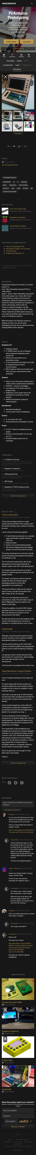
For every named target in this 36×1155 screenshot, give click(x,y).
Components (8, 65)
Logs (18, 65)
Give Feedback (7, 1142)
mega (5, 185)
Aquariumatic (6, 1089)
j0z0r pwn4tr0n (10, 1004)
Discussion (17, 69)
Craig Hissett (19, 36)
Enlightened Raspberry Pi (15, 253)
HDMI (18, 188)
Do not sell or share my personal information (18, 1146)
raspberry (7, 182)
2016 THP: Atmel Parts (18, 209)
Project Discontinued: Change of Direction (16, 671)
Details (19, 61)
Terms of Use (18, 1142)
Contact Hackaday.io (22, 1139)
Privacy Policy (28, 1142)
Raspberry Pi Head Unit (10, 1031)
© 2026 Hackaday (18, 1150)
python (25, 188)
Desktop (6, 188)
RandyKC (11, 814)
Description (11, 61)
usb (13, 188)
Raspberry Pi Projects (17, 217)
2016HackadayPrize (9, 191)
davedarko (11, 910)
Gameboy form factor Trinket (12, 1002)
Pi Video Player (7, 1060)
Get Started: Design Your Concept (18, 248)
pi (14, 182)
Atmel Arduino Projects (18, 226)
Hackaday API (18, 1144)
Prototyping (23, 185)
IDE (32, 188)
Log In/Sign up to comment (12, 810)
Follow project (11, 41)
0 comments (26, 517)
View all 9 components (18, 496)
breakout (12, 185)
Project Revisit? (7, 629)
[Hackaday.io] (9, 3)
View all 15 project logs (18, 763)
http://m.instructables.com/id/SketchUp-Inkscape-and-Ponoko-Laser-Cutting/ (21, 831)
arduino (24, 182)
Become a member (7, 1104)
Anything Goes (11, 251)
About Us (11, 1139)
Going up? (19, 1134)
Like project (27, 41)
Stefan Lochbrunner (14, 868)
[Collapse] (15, 511)
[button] (31, 3)
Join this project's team (10, 165)
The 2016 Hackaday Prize (5, 77)
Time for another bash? (10, 514)
